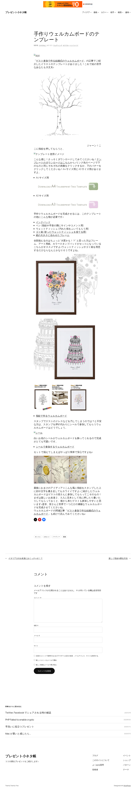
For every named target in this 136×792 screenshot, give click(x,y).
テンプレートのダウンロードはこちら (67, 161)
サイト (36, 646)
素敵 (64, 537)
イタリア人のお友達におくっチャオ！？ (25, 558)
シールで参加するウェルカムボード (55, 446)
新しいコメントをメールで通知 (46, 660)
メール (37, 636)
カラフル (66, 45)
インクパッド (43, 222)
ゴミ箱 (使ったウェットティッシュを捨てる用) (61, 232)
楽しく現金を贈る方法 (118, 558)
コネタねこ (42, 45)
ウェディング (57, 45)
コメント (37, 598)
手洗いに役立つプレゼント (19, 726)
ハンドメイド (73, 45)
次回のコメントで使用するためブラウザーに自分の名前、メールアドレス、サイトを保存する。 (67, 656)
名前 (36, 625)
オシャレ (38, 537)
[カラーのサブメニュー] (107, 12)
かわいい (47, 537)
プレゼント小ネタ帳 (16, 12)
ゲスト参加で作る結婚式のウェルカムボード (60, 60)
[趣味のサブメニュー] (130, 12)
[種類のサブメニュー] (122, 12)
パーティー (56, 537)
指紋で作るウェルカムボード (51, 415)
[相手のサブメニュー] (115, 12)
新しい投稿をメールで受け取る (46, 665)
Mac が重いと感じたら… (18, 733)
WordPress (127, 786)
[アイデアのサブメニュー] (90, 12)
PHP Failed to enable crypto (19, 719)
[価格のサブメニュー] (98, 12)
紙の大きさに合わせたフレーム (53, 235)
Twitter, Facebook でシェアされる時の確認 (28, 712)
